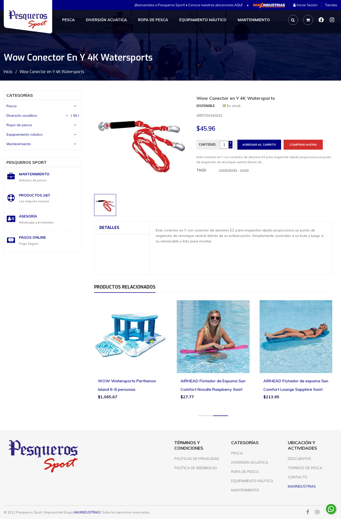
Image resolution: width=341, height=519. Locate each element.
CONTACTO (297, 477)
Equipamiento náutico (24, 134)
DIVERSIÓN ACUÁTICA (249, 462)
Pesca (11, 106)
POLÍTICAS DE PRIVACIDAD (196, 458)
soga (244, 170)
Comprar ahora (303, 144)
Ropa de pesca (19, 125)
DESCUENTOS (299, 458)
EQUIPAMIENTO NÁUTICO (252, 481)
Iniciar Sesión (307, 5)
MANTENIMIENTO (245, 490)
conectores (228, 170)
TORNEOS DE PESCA (305, 468)
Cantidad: (207, 144)
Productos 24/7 (34, 195)
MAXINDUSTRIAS (87, 512)
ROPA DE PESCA (245, 471)
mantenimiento (34, 174)
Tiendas (331, 5)
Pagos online (32, 237)
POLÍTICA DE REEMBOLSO (195, 468)
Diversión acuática (21, 115)
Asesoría (28, 216)
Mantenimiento (18, 144)
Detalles (109, 227)
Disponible (205, 106)
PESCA (237, 453)
